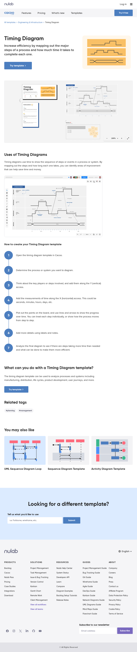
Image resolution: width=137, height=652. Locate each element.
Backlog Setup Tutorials (66, 595)
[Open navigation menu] (131, 4)
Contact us (113, 586)
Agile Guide (88, 586)
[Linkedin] (27, 631)
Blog (111, 577)
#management (25, 410)
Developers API (62, 577)
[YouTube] (40, 631)
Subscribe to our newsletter (94, 624)
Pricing (41, 13)
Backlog (7, 568)
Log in (123, 4)
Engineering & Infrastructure (30, 22)
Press (111, 582)
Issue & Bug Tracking (39, 577)
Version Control (36, 582)
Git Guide (87, 577)
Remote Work (36, 595)
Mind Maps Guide (90, 609)
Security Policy (115, 600)
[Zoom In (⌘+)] (121, 138)
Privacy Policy (114, 604)
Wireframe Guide (90, 582)
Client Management (38, 600)
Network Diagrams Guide (93, 600)
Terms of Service (116, 613)
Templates (76, 13)
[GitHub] (33, 631)
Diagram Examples (64, 591)
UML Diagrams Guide (92, 604)
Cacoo (7, 573)
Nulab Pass (9, 577)
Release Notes (62, 600)
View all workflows (38, 604)
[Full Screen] (128, 138)
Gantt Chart (35, 591)
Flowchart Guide (90, 613)
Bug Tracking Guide (91, 573)
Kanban (33, 586)
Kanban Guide (89, 595)
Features (26, 13)
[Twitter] (20, 631)
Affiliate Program (116, 591)
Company (113, 568)
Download (8, 595)
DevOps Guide (89, 591)
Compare (60, 586)
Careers (112, 573)
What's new (58, 13)
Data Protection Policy (118, 595)
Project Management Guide (95, 568)
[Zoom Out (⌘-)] (107, 138)
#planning (10, 410)
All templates (10, 22)
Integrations (9, 591)
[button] (125, 551)
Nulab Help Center (64, 568)
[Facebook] (7, 631)
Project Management (39, 568)
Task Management (38, 573)
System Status (62, 573)
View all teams (36, 609)
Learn (58, 582)
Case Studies (10, 586)
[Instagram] (14, 631)
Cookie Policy (114, 609)
